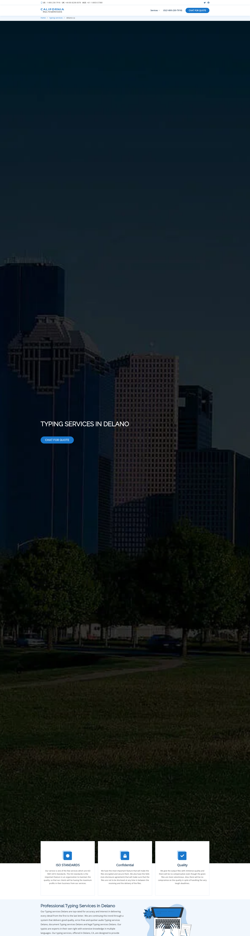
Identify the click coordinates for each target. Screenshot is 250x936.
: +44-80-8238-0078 (71, 3)
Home (43, 18)
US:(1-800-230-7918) (172, 10)
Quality (182, 865)
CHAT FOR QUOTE (197, 10)
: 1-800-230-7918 (51, 3)
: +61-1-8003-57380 (92, 3)
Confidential (125, 865)
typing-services (56, 18)
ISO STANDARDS (68, 865)
